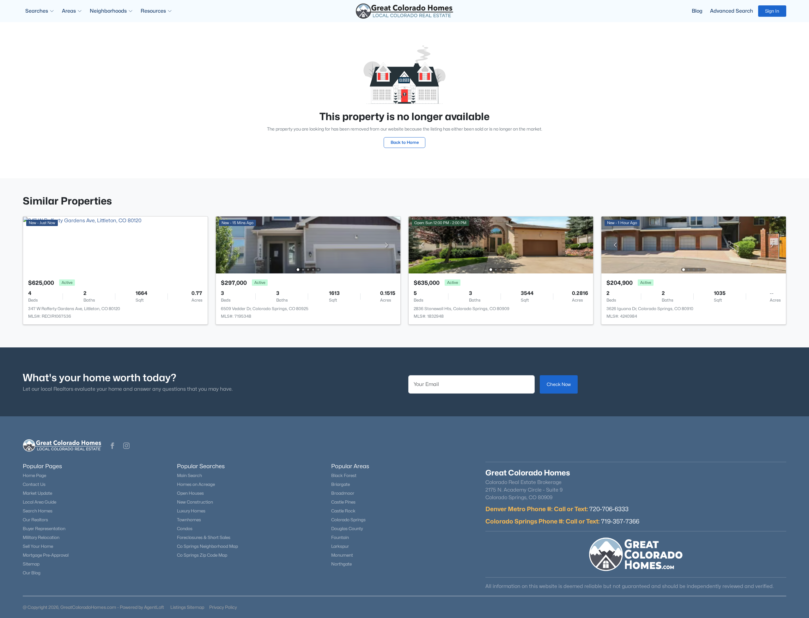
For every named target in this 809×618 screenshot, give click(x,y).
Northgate (341, 563)
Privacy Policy (223, 607)
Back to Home (405, 142)
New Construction (195, 502)
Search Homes (37, 510)
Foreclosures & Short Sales (203, 537)
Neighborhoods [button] (108, 11)
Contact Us (34, 484)
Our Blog (31, 572)
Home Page (34, 475)
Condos (184, 528)
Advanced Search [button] (731, 11)
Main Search (189, 475)
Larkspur (340, 546)
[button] (112, 446)
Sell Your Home (38, 546)
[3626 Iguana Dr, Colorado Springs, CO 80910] (693, 245)
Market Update (37, 493)
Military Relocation (41, 537)
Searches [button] (36, 11)
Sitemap (31, 563)
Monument (342, 555)
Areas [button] (69, 11)
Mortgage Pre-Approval (46, 555)
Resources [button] (153, 11)
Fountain (340, 537)
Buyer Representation (44, 528)
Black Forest (343, 475)
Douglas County (347, 528)
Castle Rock (343, 510)
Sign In (772, 11)
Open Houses (190, 493)
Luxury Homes (191, 510)
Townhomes (189, 519)
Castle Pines (343, 502)
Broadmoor (342, 493)
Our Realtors (35, 519)
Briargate (340, 484)
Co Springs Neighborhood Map (207, 546)
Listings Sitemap (187, 607)
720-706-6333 (609, 509)
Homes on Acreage (196, 484)
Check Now (559, 384)
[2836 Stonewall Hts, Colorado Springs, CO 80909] (501, 245)
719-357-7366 (620, 521)
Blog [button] (697, 11)
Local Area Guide (39, 502)
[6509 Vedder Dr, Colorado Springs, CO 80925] (308, 245)
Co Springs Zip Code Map (202, 555)
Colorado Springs (348, 519)
